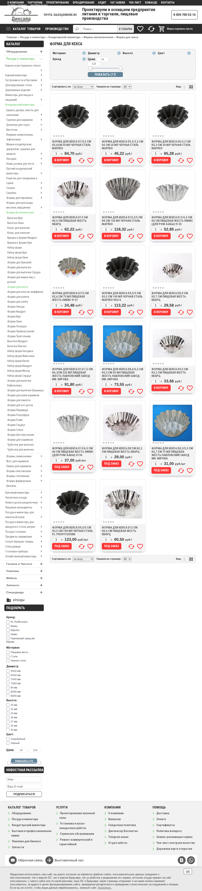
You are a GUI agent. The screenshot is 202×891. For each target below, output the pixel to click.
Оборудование (24, 51)
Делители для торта (24, 125)
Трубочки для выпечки (20, 444)
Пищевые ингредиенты (23, 507)
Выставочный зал (69, 860)
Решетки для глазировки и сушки (24, 181)
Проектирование (57, 2)
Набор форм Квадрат (19, 365)
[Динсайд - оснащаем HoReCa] (21, 15)
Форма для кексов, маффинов (25, 291)
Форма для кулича (18, 296)
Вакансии (114, 819)
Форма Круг (14, 316)
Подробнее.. (105, 887)
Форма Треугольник (19, 336)
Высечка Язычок (17, 346)
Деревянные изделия (23, 90)
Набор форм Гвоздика (20, 351)
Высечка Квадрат (17, 341)
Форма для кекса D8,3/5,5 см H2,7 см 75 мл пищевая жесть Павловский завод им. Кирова (172, 453)
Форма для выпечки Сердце (24, 272)
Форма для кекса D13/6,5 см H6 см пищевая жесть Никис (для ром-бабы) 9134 (73, 452)
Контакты (167, 2)
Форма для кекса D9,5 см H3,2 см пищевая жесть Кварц (170, 372)
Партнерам (35, 2)
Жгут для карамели (17, 461)
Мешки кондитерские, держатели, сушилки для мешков (24, 149)
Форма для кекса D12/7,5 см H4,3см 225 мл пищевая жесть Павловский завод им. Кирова (72, 374)
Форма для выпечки (19, 267)
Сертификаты (165, 825)
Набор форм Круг (17, 252)
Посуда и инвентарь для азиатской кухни (23, 515)
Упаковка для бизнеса (26, 841)
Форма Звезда (15, 306)
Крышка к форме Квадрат (22, 237)
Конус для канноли (18, 232)
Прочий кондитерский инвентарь (24, 171)
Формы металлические (24, 212)
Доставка (162, 813)
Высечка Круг (15, 218)
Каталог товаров (26, 29)
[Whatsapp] (191, 860)
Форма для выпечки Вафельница (19, 383)
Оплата (161, 819)
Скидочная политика (122, 825)
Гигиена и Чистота (24, 563)
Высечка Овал (15, 222)
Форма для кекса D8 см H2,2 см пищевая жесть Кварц (122, 450)
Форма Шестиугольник (20, 434)
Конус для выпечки (18, 227)
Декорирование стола (23, 85)
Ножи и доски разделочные (23, 502)
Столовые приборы (23, 551)
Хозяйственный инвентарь (23, 556)
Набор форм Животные (21, 356)
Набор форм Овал (17, 257)
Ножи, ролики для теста (24, 163)
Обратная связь (30, 860)
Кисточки (24, 130)
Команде (151, 2)
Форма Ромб (14, 420)
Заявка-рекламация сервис (174, 837)
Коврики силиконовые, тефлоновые (24, 137)
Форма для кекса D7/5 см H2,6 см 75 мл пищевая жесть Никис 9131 (70, 296)
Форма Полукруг (17, 326)
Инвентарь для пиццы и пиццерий (23, 97)
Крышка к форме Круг (19, 242)
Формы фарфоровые (24, 481)
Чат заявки (117, 2)
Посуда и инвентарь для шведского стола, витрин (23, 524)
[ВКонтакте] (182, 860)
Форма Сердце (16, 424)
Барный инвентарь (23, 75)
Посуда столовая (23, 532)
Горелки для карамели (24, 120)
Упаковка (24, 571)
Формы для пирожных (24, 198)
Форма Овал (14, 321)
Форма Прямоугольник (21, 331)
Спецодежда (23, 546)
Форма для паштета (19, 400)
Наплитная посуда (23, 497)
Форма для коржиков (20, 439)
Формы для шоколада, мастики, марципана (24, 205)
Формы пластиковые (24, 471)
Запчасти (24, 585)
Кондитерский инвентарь (23, 104)
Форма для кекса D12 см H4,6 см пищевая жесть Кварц (119, 531)
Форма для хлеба (17, 301)
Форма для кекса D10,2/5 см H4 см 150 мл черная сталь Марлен (122, 221)
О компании (15, 2)
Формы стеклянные (24, 476)
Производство (57, 29)
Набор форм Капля (18, 360)
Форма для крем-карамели (23, 395)
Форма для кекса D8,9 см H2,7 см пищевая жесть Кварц (170, 296)
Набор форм (14, 247)
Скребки (24, 193)
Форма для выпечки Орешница (25, 390)
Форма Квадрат (16, 311)
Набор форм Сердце (19, 375)
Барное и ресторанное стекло (23, 68)
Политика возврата (169, 831)
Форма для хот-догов (20, 405)
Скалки (24, 188)
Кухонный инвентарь (23, 492)
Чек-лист (135, 2)
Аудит (102, 2)
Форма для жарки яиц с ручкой (21, 280)
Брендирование (83, 2)
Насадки (24, 159)
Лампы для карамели (24, 466)
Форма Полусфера (18, 415)
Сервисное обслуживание (77, 834)
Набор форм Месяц (18, 370)
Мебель (24, 578)
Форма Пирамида (17, 410)
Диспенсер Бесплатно (123, 831)
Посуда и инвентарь (24, 58)
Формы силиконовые (24, 456)
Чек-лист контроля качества (175, 843)
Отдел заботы (117, 843)
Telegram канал (118, 837)
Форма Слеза (15, 429)
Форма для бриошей (19, 262)
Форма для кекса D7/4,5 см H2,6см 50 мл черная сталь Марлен (71, 145)
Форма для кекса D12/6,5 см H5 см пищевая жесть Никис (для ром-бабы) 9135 (172, 221)
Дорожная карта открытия (174, 849)
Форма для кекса (17, 286)
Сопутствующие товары (23, 541)
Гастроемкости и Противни (23, 80)
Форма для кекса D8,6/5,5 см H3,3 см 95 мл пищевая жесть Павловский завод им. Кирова (122, 374)
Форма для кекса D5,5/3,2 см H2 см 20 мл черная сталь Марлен (122, 145)
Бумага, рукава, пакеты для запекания (24, 113)
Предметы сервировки (23, 536)
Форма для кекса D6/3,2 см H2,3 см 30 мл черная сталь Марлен (171, 145)
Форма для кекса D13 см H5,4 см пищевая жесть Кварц (70, 221)
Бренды (18, 600)
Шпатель (11, 485)
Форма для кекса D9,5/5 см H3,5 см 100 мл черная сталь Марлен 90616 (122, 296)
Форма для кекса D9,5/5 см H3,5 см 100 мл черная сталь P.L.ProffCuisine (72, 531)
